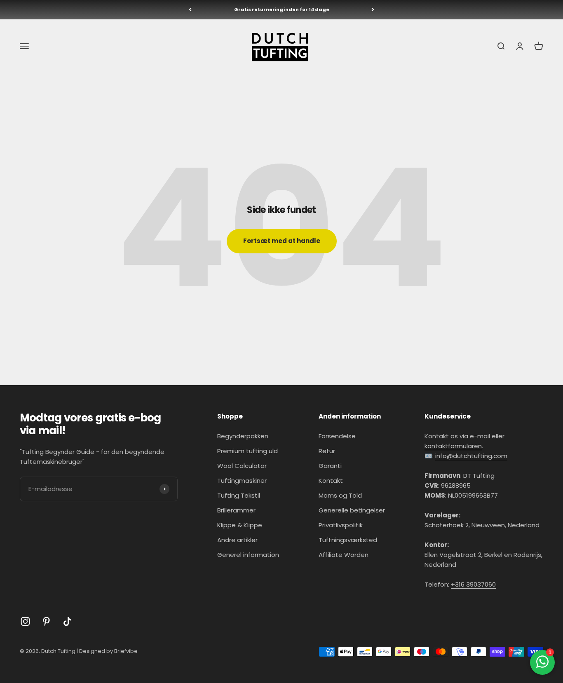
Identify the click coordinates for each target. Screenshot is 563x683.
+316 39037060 (473, 584)
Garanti (330, 465)
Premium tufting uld (247, 451)
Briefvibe (126, 651)
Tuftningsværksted (348, 540)
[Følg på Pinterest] (46, 621)
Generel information (248, 554)
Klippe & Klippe (239, 525)
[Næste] (372, 10)
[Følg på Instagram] (25, 621)
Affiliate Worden (343, 554)
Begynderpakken (242, 436)
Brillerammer (236, 510)
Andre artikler (237, 540)
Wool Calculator (242, 465)
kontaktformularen (453, 446)
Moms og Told (340, 495)
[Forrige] (190, 10)
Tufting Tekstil (238, 495)
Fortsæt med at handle (281, 240)
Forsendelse (337, 436)
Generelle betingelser (352, 510)
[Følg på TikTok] (67, 621)
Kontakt (331, 480)
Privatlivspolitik (341, 525)
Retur (327, 451)
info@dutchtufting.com (471, 455)
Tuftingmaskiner (242, 480)
